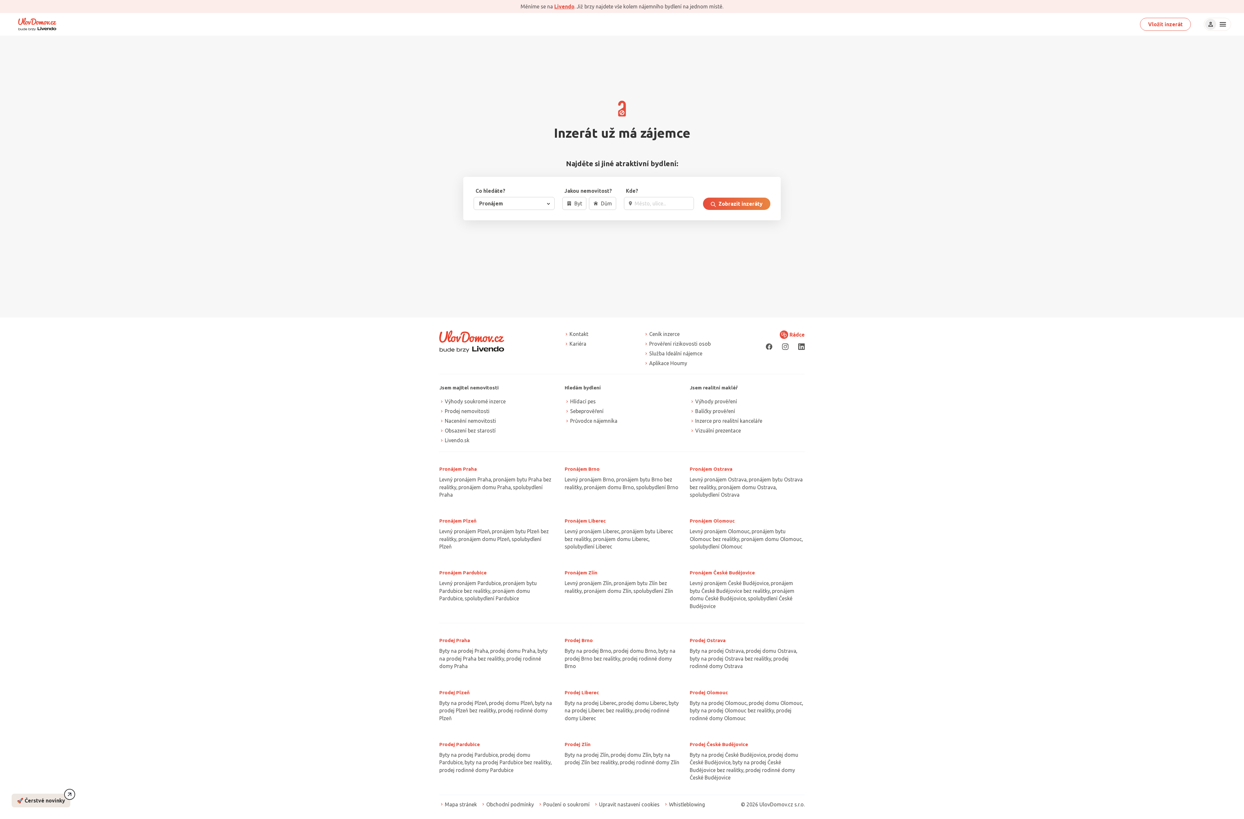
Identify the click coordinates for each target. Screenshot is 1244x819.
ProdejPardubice (459, 744)
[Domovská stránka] (37, 24)
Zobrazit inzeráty (740, 204)
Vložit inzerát (1165, 24)
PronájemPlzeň (458, 521)
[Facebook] (769, 346)
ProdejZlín (578, 744)
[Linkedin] (801, 346)
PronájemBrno (582, 469)
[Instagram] (785, 346)
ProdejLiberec (582, 692)
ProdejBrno (579, 640)
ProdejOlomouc (709, 692)
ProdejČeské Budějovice (719, 744)
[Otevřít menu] (1222, 24)
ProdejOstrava (708, 640)
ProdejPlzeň (454, 692)
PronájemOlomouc (712, 521)
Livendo (564, 6)
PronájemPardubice (463, 572)
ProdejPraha (454, 640)
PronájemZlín (581, 572)
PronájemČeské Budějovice (722, 572)
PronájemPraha (458, 469)
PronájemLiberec (585, 521)
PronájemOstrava (711, 469)
